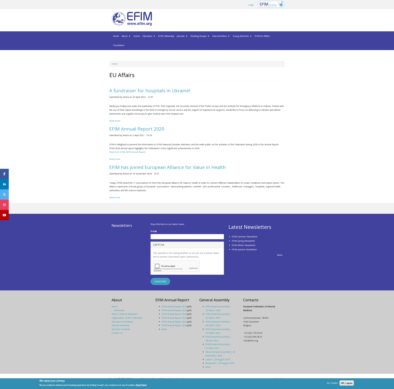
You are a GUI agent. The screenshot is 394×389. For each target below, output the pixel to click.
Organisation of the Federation (127, 317)
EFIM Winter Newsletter (243, 245)
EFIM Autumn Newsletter (244, 249)
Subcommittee (219, 36)
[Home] (133, 18)
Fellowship (119, 310)
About (125, 36)
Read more (114, 120)
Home (116, 36)
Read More (141, 384)
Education (148, 36)
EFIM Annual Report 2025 (174, 306)
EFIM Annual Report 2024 (174, 310)
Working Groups (199, 36)
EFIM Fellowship (166, 36)
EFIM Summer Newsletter (244, 236)
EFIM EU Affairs (262, 36)
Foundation (118, 45)
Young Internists (241, 36)
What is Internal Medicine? (125, 314)
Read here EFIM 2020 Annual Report (127, 152)
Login (251, 4)
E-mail (155, 231)
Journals (181, 36)
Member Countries (121, 329)
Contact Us (117, 332)
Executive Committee (122, 321)
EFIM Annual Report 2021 (174, 321)
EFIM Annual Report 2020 (136, 129)
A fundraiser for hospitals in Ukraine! (149, 90)
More (279, 255)
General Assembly (120, 325)
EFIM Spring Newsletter (243, 240)
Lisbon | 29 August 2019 (217, 359)
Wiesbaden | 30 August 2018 (219, 363)
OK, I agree (346, 383)
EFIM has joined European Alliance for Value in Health (167, 167)
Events (136, 36)
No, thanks (332, 382)
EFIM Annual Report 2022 (174, 317)
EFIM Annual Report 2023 (174, 314)
